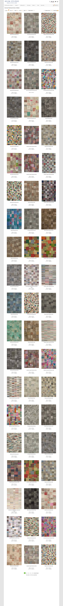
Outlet (38, 5)
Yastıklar (34, 5)
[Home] (12, 2)
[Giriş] (53, 1)
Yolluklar (17, 5)
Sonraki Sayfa (36, 573)
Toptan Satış (42, 5)
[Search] (49, 1)
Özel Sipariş (28, 5)
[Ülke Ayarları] (51, 1)
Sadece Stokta (30, 10)
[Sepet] (57, 1)
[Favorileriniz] (55, 1)
